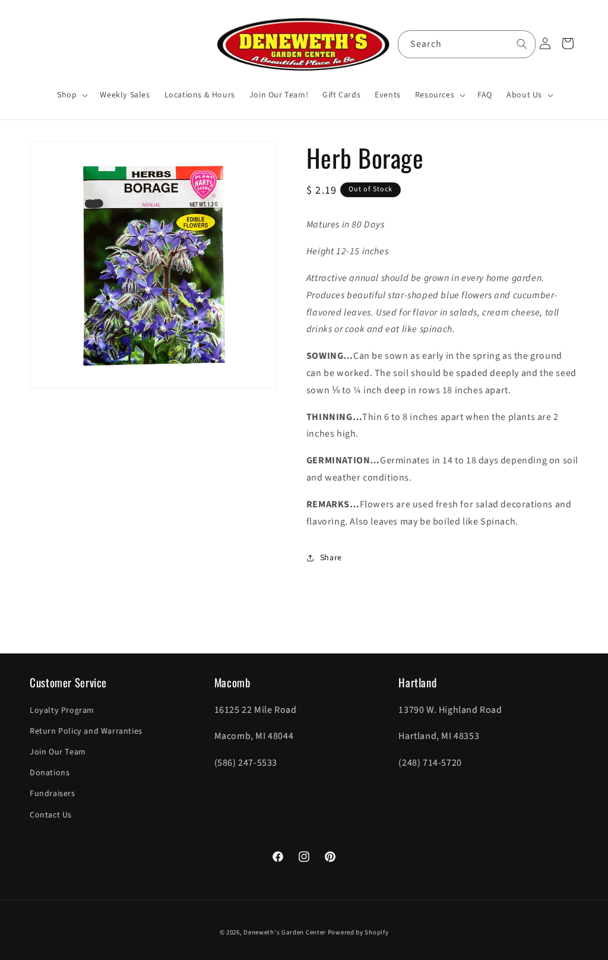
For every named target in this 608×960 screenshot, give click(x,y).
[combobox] (467, 44)
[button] (71, 95)
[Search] (522, 44)
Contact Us (51, 815)
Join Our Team (58, 752)
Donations (49, 773)
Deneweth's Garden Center (284, 932)
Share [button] (331, 558)
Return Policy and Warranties (86, 731)
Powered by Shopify (358, 932)
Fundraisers (52, 794)
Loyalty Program (62, 710)
